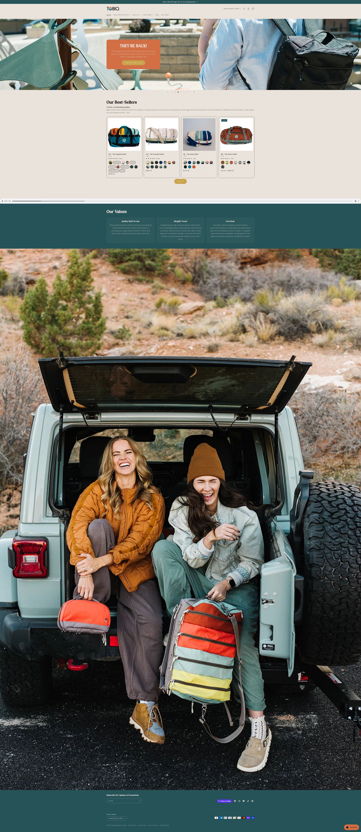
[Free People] (118, 167)
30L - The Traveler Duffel (155, 154)
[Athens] (244, 162)
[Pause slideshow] (193, 92)
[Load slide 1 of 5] (172, 92)
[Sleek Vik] (136, 167)
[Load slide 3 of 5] (178, 92)
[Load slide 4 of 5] (181, 92)
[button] (122, 15)
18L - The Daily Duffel (190, 154)
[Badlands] (123, 162)
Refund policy (133, 825)
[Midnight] (156, 162)
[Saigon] (227, 162)
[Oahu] (161, 162)
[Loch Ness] (132, 167)
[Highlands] (148, 167)
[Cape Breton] (161, 167)
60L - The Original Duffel (117, 154)
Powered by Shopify (121, 825)
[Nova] (165, 167)
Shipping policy (164, 825)
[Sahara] (169, 162)
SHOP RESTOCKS (133, 63)
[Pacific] (189, 167)
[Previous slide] (167, 92)
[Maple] (223, 162)
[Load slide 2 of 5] (175, 92)
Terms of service (153, 825)
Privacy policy (142, 825)
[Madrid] (231, 162)
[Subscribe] (140, 800)
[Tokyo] (249, 162)
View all (180, 181)
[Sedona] (194, 167)
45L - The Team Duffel (229, 154)
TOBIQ (113, 825)
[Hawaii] (127, 162)
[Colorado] (110, 162)
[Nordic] (240, 162)
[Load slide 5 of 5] (184, 92)
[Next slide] (189, 92)
